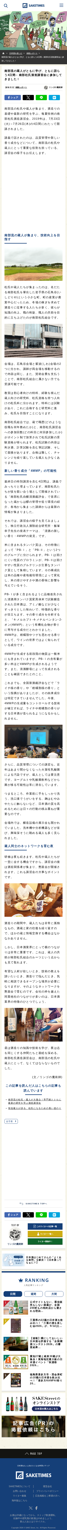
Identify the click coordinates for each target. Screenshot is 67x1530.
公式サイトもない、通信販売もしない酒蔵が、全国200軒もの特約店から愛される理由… (46, 1306)
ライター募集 (19, 1495)
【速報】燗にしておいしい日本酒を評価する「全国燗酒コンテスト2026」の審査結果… (46, 1343)
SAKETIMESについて (19, 1486)
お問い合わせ (19, 1491)
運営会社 (47, 1486)
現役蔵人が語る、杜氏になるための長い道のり (34, 1108)
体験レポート (21, 87)
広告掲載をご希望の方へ (47, 1495)
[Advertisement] (33, 194)
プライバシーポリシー (47, 1491)
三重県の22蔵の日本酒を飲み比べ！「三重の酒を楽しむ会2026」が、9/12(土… (46, 1323)
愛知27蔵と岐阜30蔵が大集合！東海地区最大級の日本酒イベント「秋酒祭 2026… (46, 1361)
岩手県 (11, 1121)
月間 (54, 1293)
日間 (13, 1293)
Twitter (31, 1508)
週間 (33, 1293)
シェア (15, 97)
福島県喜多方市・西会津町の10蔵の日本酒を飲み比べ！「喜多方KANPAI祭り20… (46, 1379)
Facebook (36, 1508)
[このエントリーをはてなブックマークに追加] (54, 97)
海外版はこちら (19, 1500)
